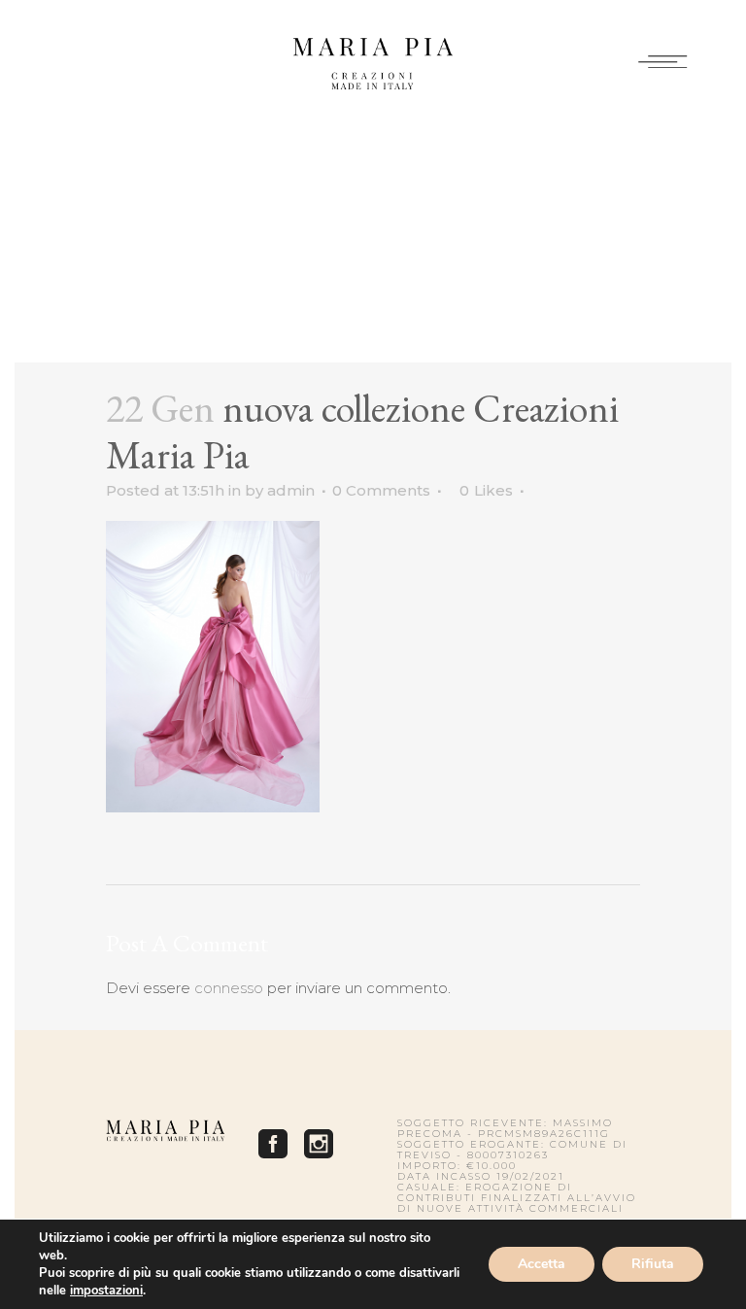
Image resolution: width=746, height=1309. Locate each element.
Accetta (541, 1264)
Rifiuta (652, 1264)
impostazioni (106, 1290)
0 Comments (381, 490)
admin (291, 490)
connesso (228, 988)
